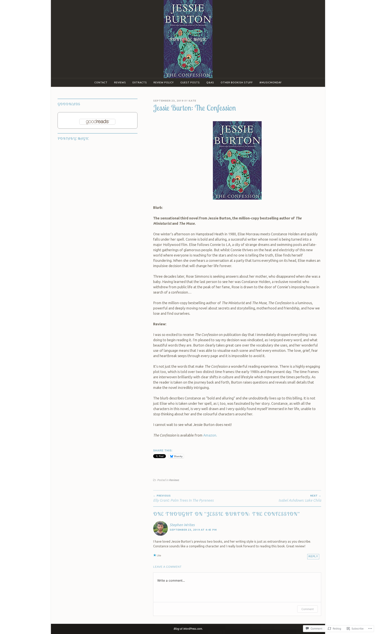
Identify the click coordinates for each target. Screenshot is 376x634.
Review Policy (164, 82)
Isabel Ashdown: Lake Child (299, 498)
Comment (307, 609)
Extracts (140, 82)
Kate (192, 100)
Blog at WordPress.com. (188, 628)
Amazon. (210, 435)
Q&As (210, 82)
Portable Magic (188, 39)
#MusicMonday (270, 82)
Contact (101, 82)
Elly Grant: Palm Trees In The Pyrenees (183, 498)
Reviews (120, 82)
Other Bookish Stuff (237, 82)
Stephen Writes (182, 525)
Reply (313, 556)
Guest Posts (190, 82)
